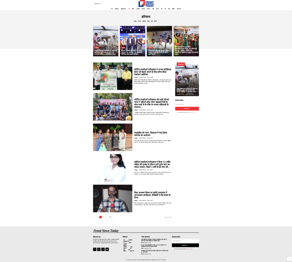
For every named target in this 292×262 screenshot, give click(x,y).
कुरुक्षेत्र (144, 21)
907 (110, 217)
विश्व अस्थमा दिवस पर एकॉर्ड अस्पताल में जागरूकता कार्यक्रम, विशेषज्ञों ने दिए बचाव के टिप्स (152, 195)
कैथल (148, 21)
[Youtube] (107, 249)
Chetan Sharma (142, 77)
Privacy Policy (192, 112)
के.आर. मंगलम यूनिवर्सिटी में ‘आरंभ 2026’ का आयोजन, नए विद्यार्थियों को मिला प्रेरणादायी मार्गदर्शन (153, 245)
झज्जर (155, 21)
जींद (152, 21)
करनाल (139, 21)
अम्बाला (135, 21)
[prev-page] (94, 217)
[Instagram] (99, 249)
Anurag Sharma (180, 94)
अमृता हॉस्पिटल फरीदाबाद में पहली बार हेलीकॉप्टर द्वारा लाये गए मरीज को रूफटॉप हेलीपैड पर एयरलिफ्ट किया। (187, 90)
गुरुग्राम (123, 47)
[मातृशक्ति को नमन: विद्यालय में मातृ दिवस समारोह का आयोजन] (112, 137)
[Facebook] (94, 249)
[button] (98, 3)
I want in (186, 108)
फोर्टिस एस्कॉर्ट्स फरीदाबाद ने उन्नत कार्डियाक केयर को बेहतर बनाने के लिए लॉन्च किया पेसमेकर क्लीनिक (152, 72)
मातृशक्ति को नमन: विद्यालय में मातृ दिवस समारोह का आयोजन (150, 134)
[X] (103, 249)
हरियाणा (142, 242)
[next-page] (114, 217)
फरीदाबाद (96, 47)
